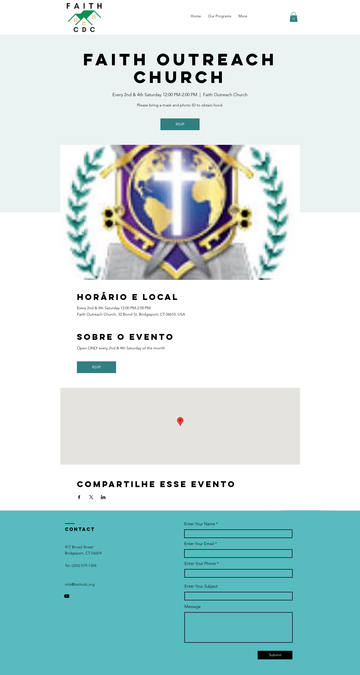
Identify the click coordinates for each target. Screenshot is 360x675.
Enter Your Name (200, 524)
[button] (293, 17)
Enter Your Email (199, 544)
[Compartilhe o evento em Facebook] (79, 497)
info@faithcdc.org (80, 584)
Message (192, 607)
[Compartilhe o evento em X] (91, 497)
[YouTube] (67, 596)
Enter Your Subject (201, 586)
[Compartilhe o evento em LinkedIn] (103, 497)
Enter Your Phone (200, 563)
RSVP (180, 124)
